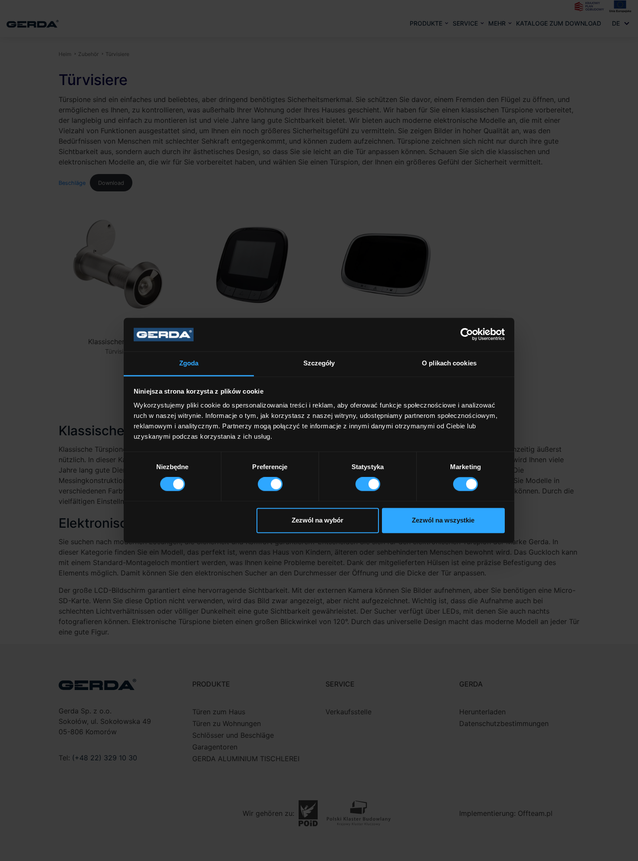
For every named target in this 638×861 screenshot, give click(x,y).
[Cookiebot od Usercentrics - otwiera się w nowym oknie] (467, 334)
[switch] (270, 484)
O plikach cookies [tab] (449, 363)
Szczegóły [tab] (319, 363)
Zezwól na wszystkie (443, 520)
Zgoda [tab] (189, 363)
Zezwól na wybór (317, 520)
